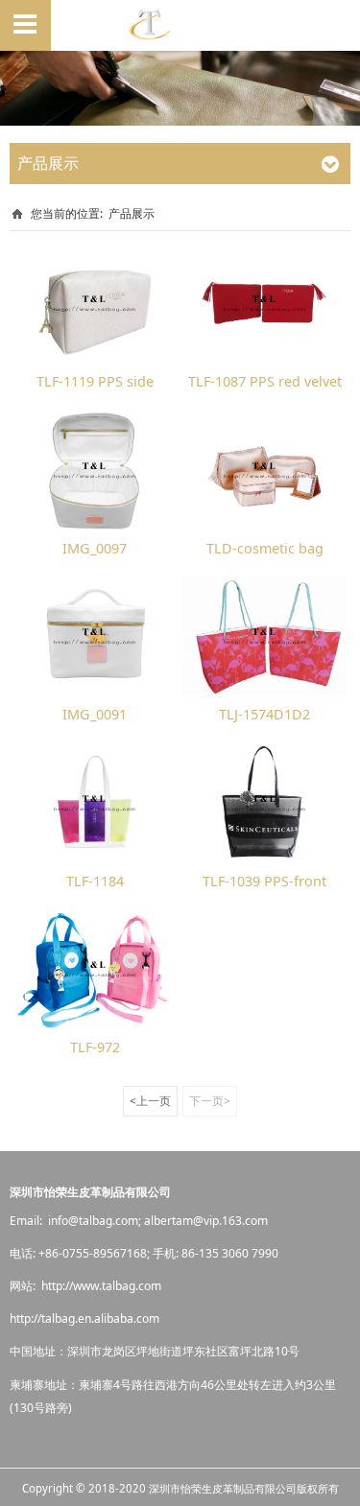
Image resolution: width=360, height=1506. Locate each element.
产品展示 (131, 213)
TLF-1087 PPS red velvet (265, 381)
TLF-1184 (95, 881)
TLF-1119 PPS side (95, 381)
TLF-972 (95, 1047)
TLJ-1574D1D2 (264, 714)
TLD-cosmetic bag (265, 548)
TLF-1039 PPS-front (264, 881)
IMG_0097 (94, 548)
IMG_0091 (94, 714)
